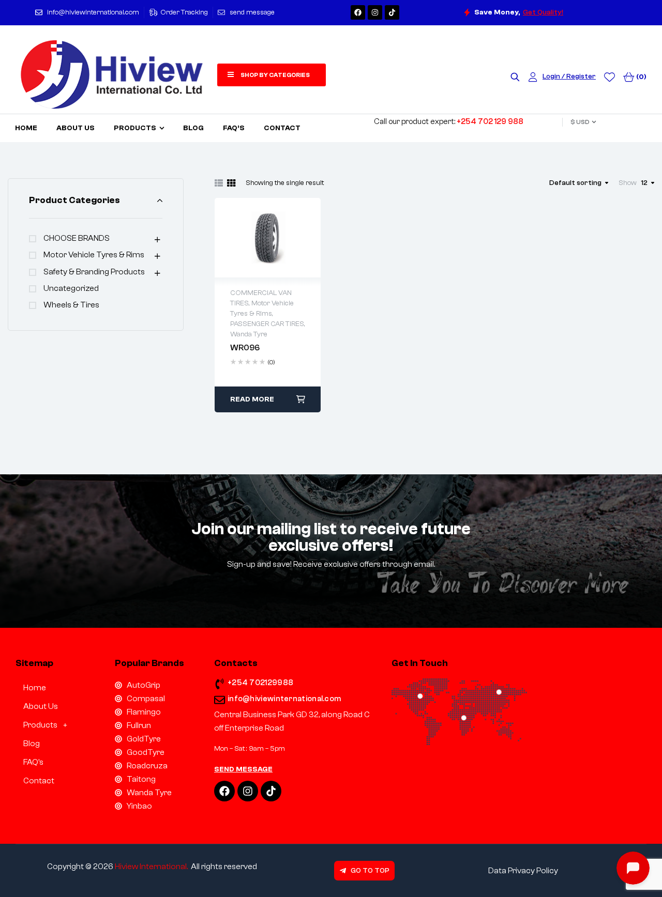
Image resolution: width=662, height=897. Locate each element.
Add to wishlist (246, 237)
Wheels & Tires (71, 305)
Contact (38, 780)
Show (628, 183)
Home (34, 687)
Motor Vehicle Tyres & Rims (93, 254)
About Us (40, 706)
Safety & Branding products (94, 271)
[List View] (219, 183)
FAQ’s (33, 762)
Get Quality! (543, 12)
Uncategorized (71, 288)
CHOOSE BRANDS (76, 238)
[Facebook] (358, 12)
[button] (57, 725)
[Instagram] (375, 12)
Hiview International (151, 866)
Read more (252, 399)
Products (40, 725)
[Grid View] (231, 183)
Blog (31, 743)
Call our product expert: (448, 121)
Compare (289, 237)
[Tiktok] (392, 12)
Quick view (268, 237)
